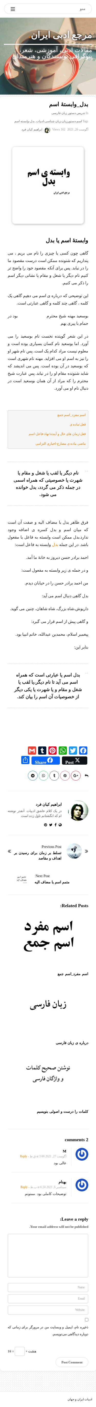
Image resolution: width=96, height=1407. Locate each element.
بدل (55, 544)
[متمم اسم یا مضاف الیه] (21, 880)
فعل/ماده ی (78, 424)
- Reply (24, 1156)
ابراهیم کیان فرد (32, 129)
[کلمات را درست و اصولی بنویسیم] (48, 1079)
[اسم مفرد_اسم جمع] (48, 941)
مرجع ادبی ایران (61, 35)
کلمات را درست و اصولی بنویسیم (62, 1112)
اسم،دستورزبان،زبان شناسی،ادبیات (59, 121)
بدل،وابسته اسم (24, 121)
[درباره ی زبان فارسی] (48, 1010)
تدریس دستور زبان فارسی (68, 113)
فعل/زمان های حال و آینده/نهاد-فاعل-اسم (57, 434)
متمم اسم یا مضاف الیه (52, 882)
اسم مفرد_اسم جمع (71, 415)
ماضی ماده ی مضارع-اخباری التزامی (61, 444)
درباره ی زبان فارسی (72, 1043)
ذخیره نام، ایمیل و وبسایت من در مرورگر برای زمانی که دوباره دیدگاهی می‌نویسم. (48, 1330)
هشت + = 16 (22, 1351)
